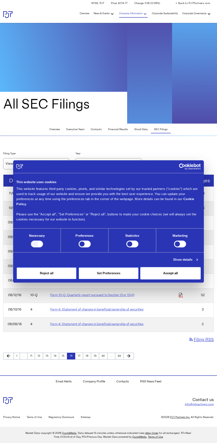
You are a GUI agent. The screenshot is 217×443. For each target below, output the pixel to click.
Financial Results (118, 129)
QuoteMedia (69, 433)
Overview (84, 13)
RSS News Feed (150, 381)
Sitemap (85, 417)
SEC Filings (161, 129)
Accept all (170, 273)
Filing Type (9, 153)
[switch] (85, 244)
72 (40, 355)
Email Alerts (64, 381)
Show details (182, 259)
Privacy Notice (11, 417)
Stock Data (141, 129)
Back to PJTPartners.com (192, 3)
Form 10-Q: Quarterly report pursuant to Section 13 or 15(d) (92, 295)
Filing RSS (201, 339)
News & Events (102, 13)
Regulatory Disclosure (61, 417)
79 (96, 355)
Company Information (130, 13)
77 (80, 355)
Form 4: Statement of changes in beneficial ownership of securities (96, 309)
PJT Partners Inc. (180, 417)
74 (56, 355)
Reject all (46, 273)
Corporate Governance (194, 13)
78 (88, 355)
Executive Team (75, 129)
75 (64, 355)
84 (120, 355)
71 (32, 355)
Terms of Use (34, 417)
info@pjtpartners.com (199, 404)
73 (48, 355)
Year (78, 153)
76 (72, 355)
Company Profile (94, 381)
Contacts (96, 129)
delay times (151, 433)
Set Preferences (108, 273)
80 (104, 355)
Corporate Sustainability (165, 13)
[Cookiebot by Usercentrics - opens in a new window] (182, 166)
